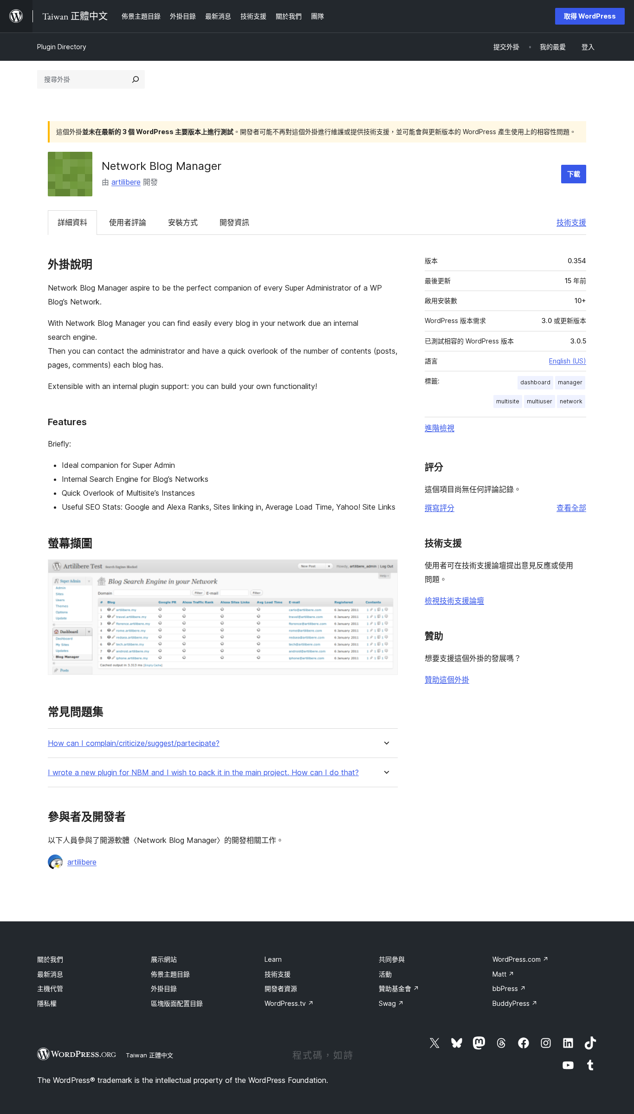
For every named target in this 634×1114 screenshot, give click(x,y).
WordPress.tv (289, 1003)
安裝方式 (183, 222)
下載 (573, 174)
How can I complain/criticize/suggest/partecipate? (134, 743)
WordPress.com (520, 959)
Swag (391, 1003)
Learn (273, 959)
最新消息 (50, 974)
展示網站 (164, 959)
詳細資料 (72, 222)
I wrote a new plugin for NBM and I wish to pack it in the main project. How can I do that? (203, 772)
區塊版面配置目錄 (177, 1003)
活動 (385, 974)
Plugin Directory (61, 47)
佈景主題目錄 (170, 974)
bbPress (509, 988)
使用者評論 (127, 222)
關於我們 (50, 959)
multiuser (539, 401)
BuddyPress (514, 1003)
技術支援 (571, 222)
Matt (503, 974)
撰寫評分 (439, 507)
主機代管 (50, 988)
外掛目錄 (164, 988)
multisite (507, 401)
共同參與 (392, 959)
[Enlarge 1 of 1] (385, 571)
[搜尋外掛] (135, 79)
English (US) (567, 361)
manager (570, 382)
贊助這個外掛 (447, 679)
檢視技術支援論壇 (454, 600)
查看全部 (571, 507)
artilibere (126, 182)
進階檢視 (439, 428)
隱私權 (47, 1003)
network (571, 401)
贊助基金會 (399, 988)
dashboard (535, 382)
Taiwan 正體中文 (149, 1055)
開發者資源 (281, 988)
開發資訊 (234, 222)
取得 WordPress (590, 16)
